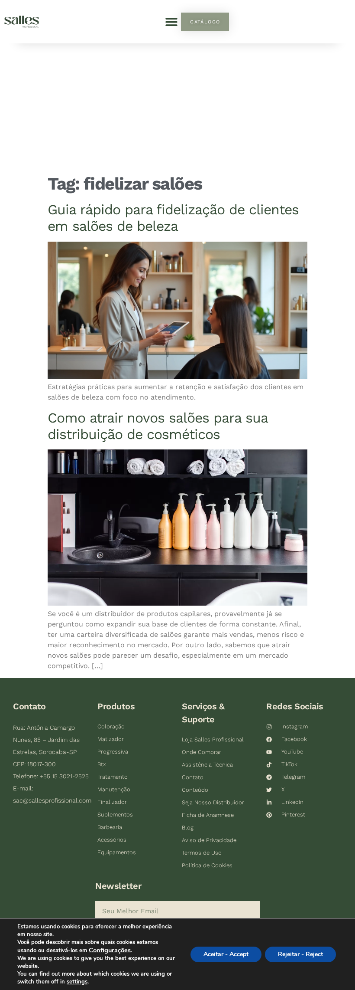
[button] (171, 22)
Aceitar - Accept (225, 954)
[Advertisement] (177, 108)
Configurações (110, 950)
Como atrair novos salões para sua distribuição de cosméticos (158, 426)
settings (77, 982)
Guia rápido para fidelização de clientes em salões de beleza (173, 217)
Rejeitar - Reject (300, 954)
